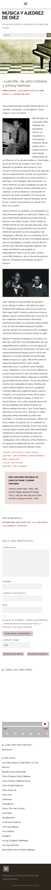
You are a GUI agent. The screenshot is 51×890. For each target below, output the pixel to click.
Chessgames (7, 804)
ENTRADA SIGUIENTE (38, 654)
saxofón (22, 526)
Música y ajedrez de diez (16, 94)
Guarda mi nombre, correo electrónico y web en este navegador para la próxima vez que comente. (25, 623)
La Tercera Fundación (11, 822)
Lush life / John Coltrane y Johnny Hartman (23, 455)
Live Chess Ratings (10, 827)
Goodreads (7, 813)
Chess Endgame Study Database (16, 776)
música (18, 518)
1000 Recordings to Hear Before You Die (20, 763)
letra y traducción (11, 459)
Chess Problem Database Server (16, 781)
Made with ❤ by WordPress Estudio (25, 885)
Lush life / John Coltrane (14, 466)
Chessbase (7, 799)
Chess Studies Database (12, 785)
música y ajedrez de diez (23, 15)
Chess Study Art (9, 790)
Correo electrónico (14, 593)
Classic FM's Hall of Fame (13, 808)
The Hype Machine (10, 845)
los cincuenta (40, 522)
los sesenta (9, 526)
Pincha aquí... (7, 750)
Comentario (9, 548)
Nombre (7, 582)
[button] (25, 3)
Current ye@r (11, 640)
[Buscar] (49, 35)
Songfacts (6, 836)
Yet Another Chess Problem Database (18, 850)
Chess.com (7, 795)
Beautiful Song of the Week (14, 772)
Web (4, 605)
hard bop (26, 522)
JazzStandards (8, 818)
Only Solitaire (8, 831)
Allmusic (6, 767)
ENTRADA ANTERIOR (13, 654)
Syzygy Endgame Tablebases (15, 840)
